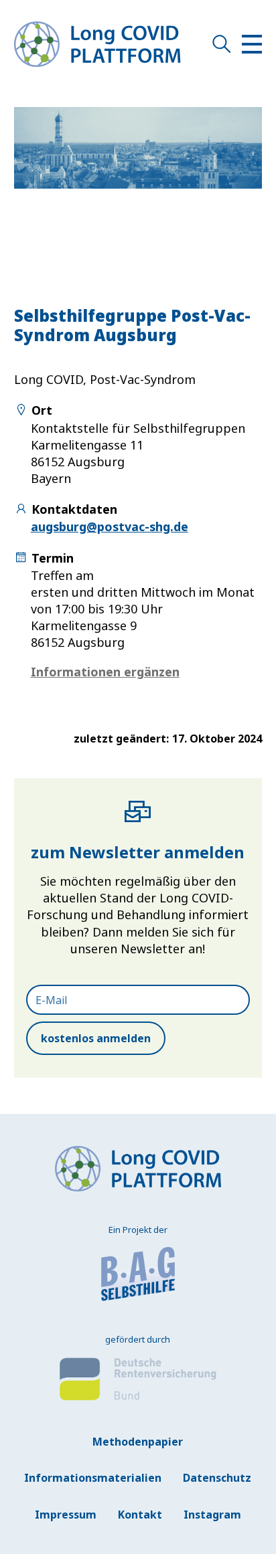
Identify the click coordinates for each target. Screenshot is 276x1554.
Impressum (65, 1514)
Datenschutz (217, 1477)
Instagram (212, 1514)
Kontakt (140, 1514)
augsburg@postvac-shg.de (109, 526)
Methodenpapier (137, 1441)
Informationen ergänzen (105, 672)
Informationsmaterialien (92, 1477)
